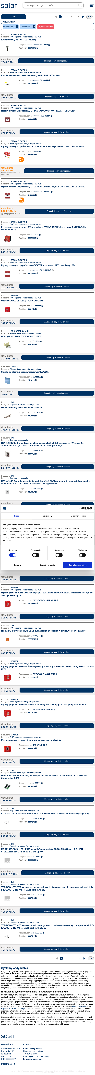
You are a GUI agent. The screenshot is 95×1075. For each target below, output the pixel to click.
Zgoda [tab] (16, 516)
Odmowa (17, 565)
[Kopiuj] (49, 45)
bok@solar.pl (41, 1051)
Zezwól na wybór (47, 565)
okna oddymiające (80, 1006)
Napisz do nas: (29, 1051)
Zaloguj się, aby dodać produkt (56, 61)
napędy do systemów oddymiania (15, 1008)
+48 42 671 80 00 (30, 1054)
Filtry (13, 17)
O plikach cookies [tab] (78, 516)
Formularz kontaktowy (33, 1059)
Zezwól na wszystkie (77, 565)
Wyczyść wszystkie (46, 27)
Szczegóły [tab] (47, 516)
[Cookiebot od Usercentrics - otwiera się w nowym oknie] (81, 508)
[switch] (35, 555)
